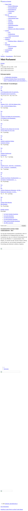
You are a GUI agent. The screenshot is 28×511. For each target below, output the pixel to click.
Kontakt (7, 51)
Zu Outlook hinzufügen (9, 217)
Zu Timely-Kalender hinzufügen (11, 214)
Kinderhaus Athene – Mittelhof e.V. (16, 41)
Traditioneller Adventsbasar (10, 77)
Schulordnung (11, 11)
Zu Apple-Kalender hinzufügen (10, 219)
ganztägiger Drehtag (5, 142)
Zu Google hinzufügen (9, 215)
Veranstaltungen (9, 56)
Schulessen (10, 48)
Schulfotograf (4, 155)
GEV (9, 32)
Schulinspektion (8, 49)
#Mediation (10, 27)
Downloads (7, 44)
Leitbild (10, 13)
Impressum (6, 368)
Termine (10, 20)
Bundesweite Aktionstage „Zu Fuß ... (9, 192)
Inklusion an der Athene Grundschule (16, 28)
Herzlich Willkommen (13, 6)
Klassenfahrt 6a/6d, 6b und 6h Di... (8, 93)
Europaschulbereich (12, 7)
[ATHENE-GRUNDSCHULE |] (6, 1)
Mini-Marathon (4, 204)
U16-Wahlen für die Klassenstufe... (8, 118)
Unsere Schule (8, 4)
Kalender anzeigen (5, 209)
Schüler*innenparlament (13, 35)
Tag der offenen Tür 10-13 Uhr (7, 130)
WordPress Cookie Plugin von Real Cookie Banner (12, 509)
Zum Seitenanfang (5, 506)
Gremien (7, 30)
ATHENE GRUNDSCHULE (11, 503)
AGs (6, 42)
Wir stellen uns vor (12, 16)
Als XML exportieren (8, 222)
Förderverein (8, 37)
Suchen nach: (3, 225)
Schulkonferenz (11, 34)
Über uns (7, 14)
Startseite (3, 56)
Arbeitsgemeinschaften (13, 25)
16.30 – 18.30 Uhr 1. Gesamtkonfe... (9, 167)
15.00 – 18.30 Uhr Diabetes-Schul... (9, 106)
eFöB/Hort (7, 39)
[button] (3, 211)
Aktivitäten (10, 21)
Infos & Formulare (12, 46)
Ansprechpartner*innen (13, 18)
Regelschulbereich (12, 9)
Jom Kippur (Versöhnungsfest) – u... (9, 179)
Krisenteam (10, 23)
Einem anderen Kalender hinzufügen (12, 221)
